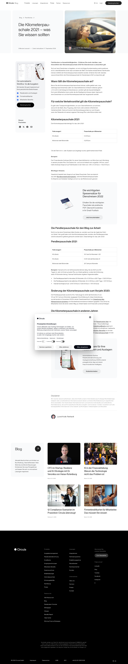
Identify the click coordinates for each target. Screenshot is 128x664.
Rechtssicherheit (74, 567)
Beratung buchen (113, 3)
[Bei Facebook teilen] (27, 127)
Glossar (46, 611)
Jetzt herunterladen (93, 217)
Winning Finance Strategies (52, 621)
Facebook (97, 576)
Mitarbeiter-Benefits (49, 567)
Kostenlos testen (91, 371)
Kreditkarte (47, 560)
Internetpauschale (49, 577)
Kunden (71, 570)
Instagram (97, 579)
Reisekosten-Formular (50, 604)
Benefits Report (48, 614)
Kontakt (71, 591)
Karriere (71, 584)
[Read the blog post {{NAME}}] (64, 454)
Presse (71, 587)
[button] (27, 3)
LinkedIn (97, 566)
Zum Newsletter (101, 555)
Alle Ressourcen (49, 597)
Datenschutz (45, 660)
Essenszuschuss (49, 570)
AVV (65, 660)
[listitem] (52, 3)
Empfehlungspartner (75, 560)
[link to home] (20, 549)
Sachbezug (47, 583)
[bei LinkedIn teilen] (19, 127)
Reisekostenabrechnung (51, 556)
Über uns (71, 580)
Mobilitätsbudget (49, 573)
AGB (56, 660)
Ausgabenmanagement (51, 553)
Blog (45, 601)
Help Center (47, 618)
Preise (46, 587)
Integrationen (73, 553)
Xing (96, 569)
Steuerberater (73, 563)
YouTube (97, 573)
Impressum (33, 660)
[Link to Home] (10, 3)
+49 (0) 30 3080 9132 (78, 660)
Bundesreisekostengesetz (66, 177)
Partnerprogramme (74, 556)
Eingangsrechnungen (50, 563)
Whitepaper (47, 607)
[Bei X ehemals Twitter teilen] (23, 127)
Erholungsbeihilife (49, 580)
